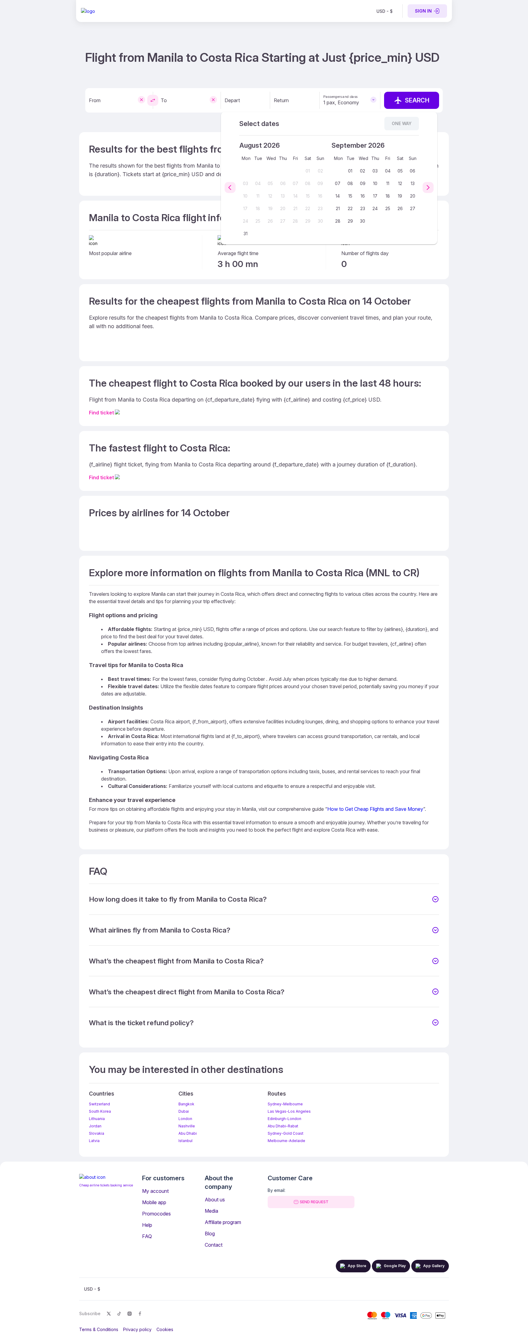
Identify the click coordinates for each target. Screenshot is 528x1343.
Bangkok (186, 1104)
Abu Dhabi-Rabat (283, 1126)
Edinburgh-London (284, 1118)
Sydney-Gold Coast (285, 1133)
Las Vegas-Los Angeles (289, 1111)
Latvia (94, 1140)
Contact (213, 1245)
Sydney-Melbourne (285, 1104)
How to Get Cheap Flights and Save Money (375, 809)
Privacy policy (137, 1329)
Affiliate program (223, 1222)
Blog (210, 1233)
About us (215, 1199)
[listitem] (385, 11)
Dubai (183, 1111)
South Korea (100, 1111)
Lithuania (97, 1118)
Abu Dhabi (187, 1133)
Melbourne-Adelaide (286, 1140)
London (185, 1118)
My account (155, 1191)
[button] (264, 899)
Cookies (164, 1329)
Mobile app (154, 1202)
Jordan (95, 1126)
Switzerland (99, 1104)
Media (211, 1211)
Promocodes (156, 1214)
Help (147, 1225)
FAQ (147, 1236)
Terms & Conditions (98, 1329)
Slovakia (96, 1133)
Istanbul (185, 1140)
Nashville (186, 1126)
